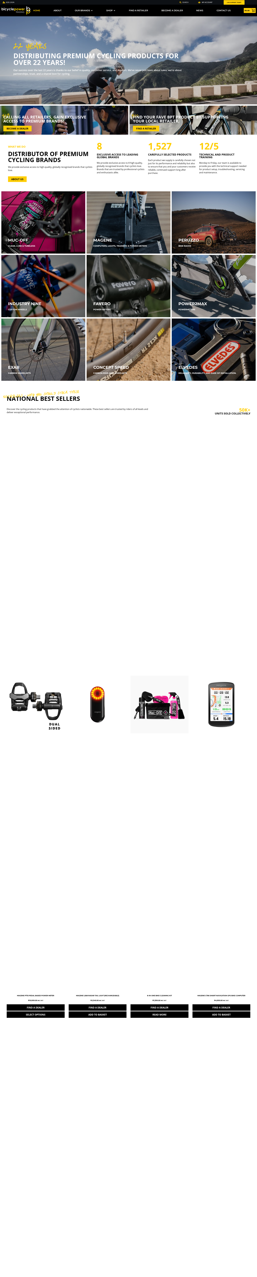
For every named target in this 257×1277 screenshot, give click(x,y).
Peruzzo (188, 240)
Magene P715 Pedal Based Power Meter (35, 996)
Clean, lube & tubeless (21, 246)
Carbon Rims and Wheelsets (110, 373)
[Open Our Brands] (92, 10)
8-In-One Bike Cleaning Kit (159, 996)
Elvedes (188, 367)
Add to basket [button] (97, 1014)
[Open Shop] (114, 10)
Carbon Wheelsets (19, 373)
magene (102, 240)
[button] (205, 2)
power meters (102, 309)
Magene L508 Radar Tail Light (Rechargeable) (97, 996)
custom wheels (17, 309)
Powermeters (186, 309)
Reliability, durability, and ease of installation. (207, 373)
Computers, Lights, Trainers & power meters (120, 246)
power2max (192, 303)
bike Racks (184, 246)
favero (102, 303)
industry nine (24, 303)
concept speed (111, 367)
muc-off (18, 240)
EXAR (13, 367)
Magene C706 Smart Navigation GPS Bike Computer (221, 996)
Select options (35, 1014)
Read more (159, 1014)
